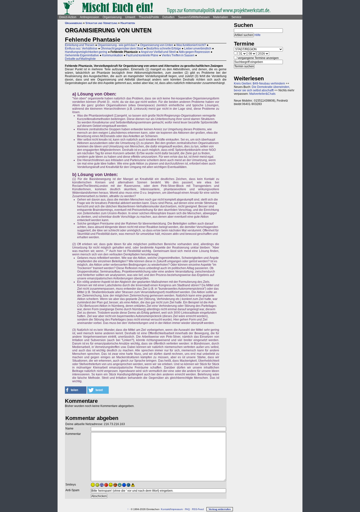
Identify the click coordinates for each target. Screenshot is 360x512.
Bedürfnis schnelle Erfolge (163, 48)
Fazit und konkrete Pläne (142, 55)
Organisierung (112, 17)
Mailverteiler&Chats (262, 93)
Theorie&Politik (149, 17)
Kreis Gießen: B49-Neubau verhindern (259, 83)
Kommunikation (112, 55)
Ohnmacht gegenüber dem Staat (122, 48)
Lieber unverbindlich (197, 48)
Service (236, 17)
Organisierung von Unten (156, 45)
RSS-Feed (198, 509)
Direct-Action (67, 17)
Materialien (220, 17)
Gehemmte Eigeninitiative (82, 55)
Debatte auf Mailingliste (80, 58)
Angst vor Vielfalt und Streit (158, 52)
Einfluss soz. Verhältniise (81, 48)
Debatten (168, 17)
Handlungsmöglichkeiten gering (86, 52)
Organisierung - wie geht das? (117, 45)
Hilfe (257, 35)
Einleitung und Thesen (80, 45)
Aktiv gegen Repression (194, 52)
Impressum (176, 509)
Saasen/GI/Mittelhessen (194, 17)
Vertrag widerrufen (220, 509)
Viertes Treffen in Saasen (178, 55)
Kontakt (165, 509)
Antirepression (89, 17)
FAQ (187, 509)
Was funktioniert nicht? (191, 45)
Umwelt (130, 17)
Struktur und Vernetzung (101, 23)
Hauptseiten (127, 23)
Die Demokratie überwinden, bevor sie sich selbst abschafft (262, 88)
